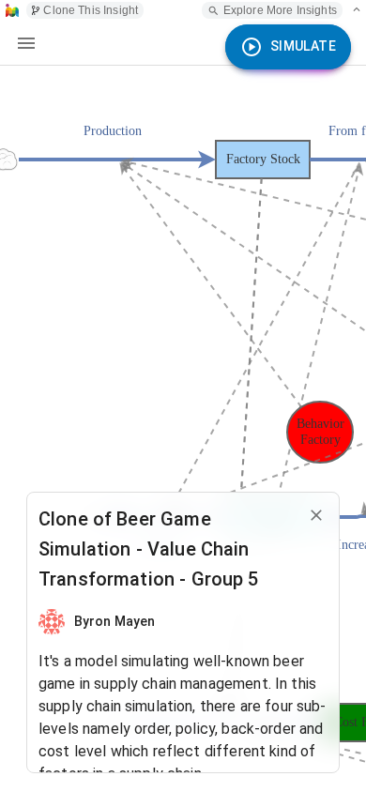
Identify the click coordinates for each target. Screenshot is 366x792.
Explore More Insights (280, 10)
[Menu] (26, 43)
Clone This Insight (90, 10)
